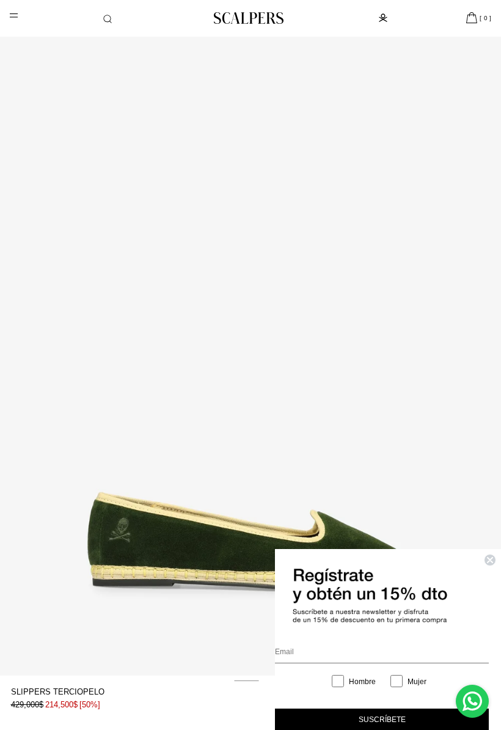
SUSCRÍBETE (382, 719)
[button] (107, 19)
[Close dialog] (490, 560)
